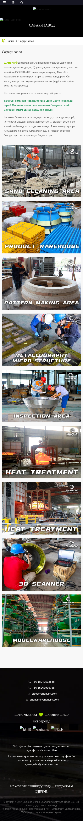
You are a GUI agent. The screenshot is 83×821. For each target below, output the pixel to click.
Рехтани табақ (10, 809)
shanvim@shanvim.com (44, 699)
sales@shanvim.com (44, 693)
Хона (11, 41)
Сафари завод (26, 41)
